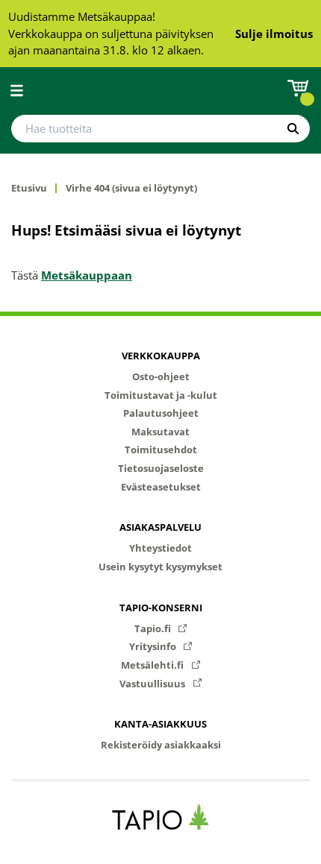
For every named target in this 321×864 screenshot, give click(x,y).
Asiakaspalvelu (160, 527)
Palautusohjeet (161, 413)
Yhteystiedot (160, 548)
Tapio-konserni (160, 607)
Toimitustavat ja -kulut (161, 395)
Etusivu (29, 188)
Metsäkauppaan (86, 275)
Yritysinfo (153, 646)
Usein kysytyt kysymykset (160, 566)
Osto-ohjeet (161, 376)
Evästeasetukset (161, 487)
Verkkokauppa (161, 355)
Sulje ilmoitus (274, 33)
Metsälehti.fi (153, 665)
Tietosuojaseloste (161, 468)
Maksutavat (160, 431)
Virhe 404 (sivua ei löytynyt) (131, 188)
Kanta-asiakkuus (160, 724)
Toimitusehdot (161, 449)
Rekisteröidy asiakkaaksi (161, 744)
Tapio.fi (153, 628)
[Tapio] (161, 816)
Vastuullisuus (153, 683)
